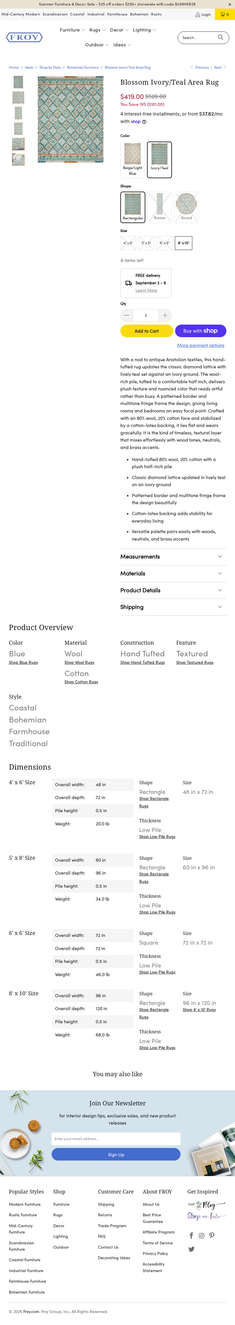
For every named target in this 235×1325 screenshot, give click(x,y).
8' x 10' (183, 243)
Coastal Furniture (24, 1259)
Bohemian (139, 14)
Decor (58, 1225)
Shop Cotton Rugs (81, 681)
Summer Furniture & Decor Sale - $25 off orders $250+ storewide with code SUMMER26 (117, 4)
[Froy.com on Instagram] (201, 1235)
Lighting (60, 1236)
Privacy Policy (155, 1253)
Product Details (140, 590)
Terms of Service (158, 1242)
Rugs (57, 1214)
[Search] (220, 37)
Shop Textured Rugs (195, 662)
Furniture (61, 1204)
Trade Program (112, 1225)
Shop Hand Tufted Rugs (142, 662)
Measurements (140, 556)
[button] (73, 30)
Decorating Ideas (114, 1257)
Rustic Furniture (23, 1214)
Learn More (146, 290)
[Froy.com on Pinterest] (212, 1235)
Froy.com (31, 1311)
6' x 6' (164, 243)
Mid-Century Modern (20, 14)
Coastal (77, 14)
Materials (132, 573)
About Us (151, 1204)
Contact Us (108, 1247)
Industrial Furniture (26, 1270)
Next (218, 67)
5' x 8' (146, 243)
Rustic (156, 14)
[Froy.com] (24, 37)
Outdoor (61, 1247)
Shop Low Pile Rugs (157, 836)
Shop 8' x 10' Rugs (199, 1009)
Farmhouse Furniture (27, 1281)
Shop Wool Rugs (79, 662)
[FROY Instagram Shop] (206, 1219)
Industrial (96, 14)
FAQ (101, 1236)
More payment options (200, 345)
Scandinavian (55, 14)
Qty (123, 303)
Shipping (132, 607)
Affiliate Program (159, 1232)
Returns (105, 1214)
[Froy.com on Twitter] (191, 1249)
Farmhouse (117, 14)
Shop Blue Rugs (23, 662)
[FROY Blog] (206, 1208)
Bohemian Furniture (27, 1292)
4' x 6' (128, 243)
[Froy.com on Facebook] (191, 1235)
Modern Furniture (25, 1204)
